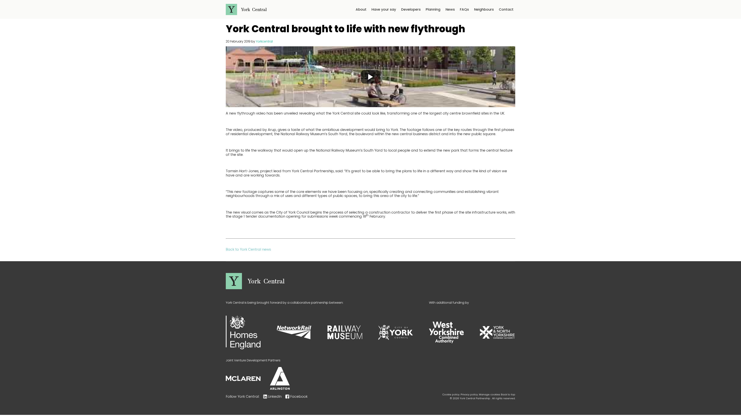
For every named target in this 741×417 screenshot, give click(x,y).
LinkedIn (275, 396)
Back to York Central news (248, 249)
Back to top (508, 394)
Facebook (299, 396)
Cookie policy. (451, 394)
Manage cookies (489, 394)
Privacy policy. (469, 394)
